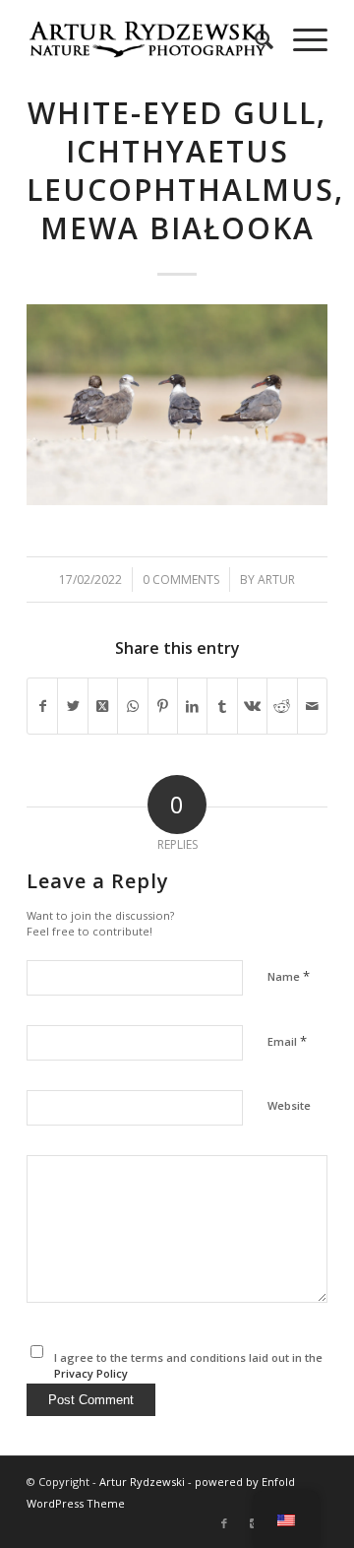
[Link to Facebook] (224, 1523)
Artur (276, 579)
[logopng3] (147, 39)
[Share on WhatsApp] (132, 706)
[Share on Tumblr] (221, 706)
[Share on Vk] (252, 706)
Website (289, 1105)
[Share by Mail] (312, 706)
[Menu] (300, 39)
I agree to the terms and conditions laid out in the (188, 1366)
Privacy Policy (91, 1373)
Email (287, 1041)
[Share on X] (72, 706)
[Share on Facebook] (42, 706)
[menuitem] (254, 39)
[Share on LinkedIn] (192, 706)
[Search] (254, 39)
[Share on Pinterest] (162, 706)
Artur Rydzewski (142, 1481)
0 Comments (181, 579)
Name (288, 976)
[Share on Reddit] (281, 706)
